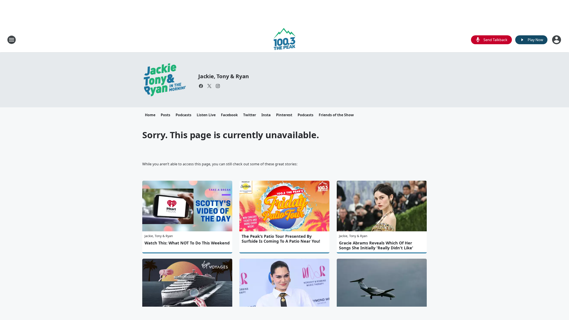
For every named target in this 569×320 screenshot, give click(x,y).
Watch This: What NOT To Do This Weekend (187, 242)
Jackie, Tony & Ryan (223, 76)
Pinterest (284, 114)
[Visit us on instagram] (217, 86)
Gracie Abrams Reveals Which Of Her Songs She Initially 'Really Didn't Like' (376, 245)
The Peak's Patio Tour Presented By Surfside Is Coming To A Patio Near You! (281, 239)
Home (150, 114)
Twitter (249, 114)
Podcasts (183, 114)
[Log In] (557, 39)
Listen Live (206, 114)
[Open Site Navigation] (11, 39)
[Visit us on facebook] (201, 86)
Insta (266, 114)
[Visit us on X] (209, 86)
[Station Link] (284, 39)
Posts (165, 114)
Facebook (229, 114)
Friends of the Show (336, 114)
